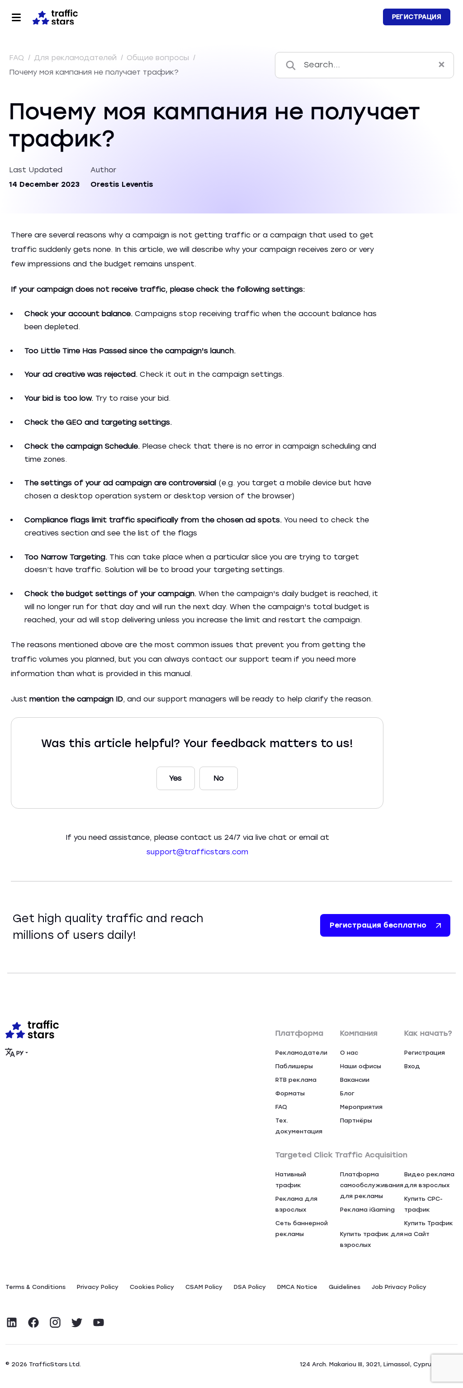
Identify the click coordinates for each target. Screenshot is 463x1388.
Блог (347, 1093)
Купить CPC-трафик (423, 1204)
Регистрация (416, 17)
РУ (20, 1053)
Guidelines (344, 1287)
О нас (349, 1052)
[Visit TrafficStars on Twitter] (77, 1322)
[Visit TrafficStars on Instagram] (55, 1322)
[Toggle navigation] (16, 17)
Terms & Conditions (35, 1287)
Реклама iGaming (367, 1209)
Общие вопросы (159, 57)
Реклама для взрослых (296, 1204)
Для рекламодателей (76, 57)
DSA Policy (250, 1287)
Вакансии (354, 1079)
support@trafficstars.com (197, 852)
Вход (412, 1066)
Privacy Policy (97, 1287)
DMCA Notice (297, 1287)
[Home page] (53, 16)
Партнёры (356, 1120)
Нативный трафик (290, 1180)
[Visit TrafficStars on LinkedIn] (11, 1322)
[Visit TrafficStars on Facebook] (33, 1322)
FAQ (17, 57)
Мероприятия (361, 1107)
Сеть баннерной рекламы (301, 1228)
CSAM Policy (203, 1287)
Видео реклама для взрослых (429, 1180)
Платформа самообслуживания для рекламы (371, 1185)
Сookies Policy (152, 1287)
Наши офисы (360, 1066)
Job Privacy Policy (399, 1287)
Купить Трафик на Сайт (428, 1228)
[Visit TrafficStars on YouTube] (98, 1322)
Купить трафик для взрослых (371, 1239)
